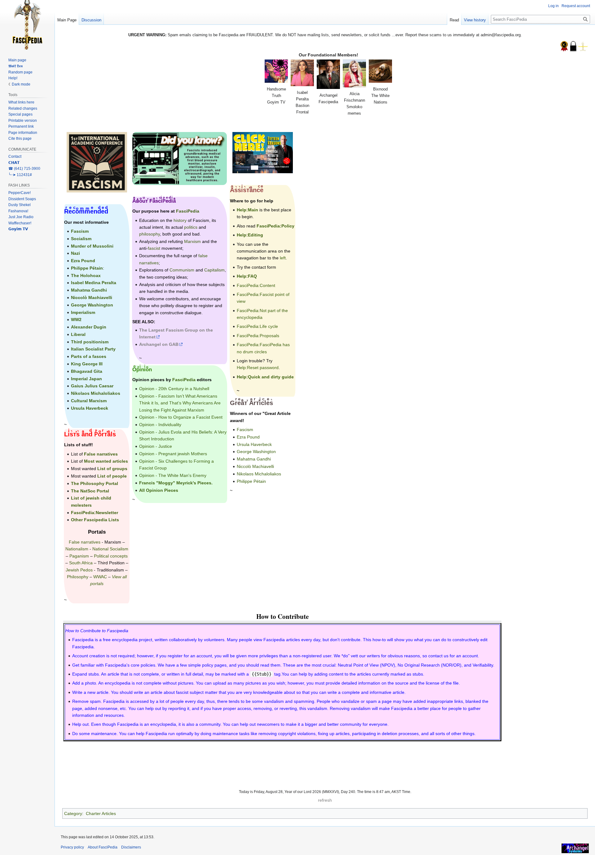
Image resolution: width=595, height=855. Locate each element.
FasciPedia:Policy (275, 225)
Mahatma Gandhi (89, 290)
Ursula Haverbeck (89, 408)
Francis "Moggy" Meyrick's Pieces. (176, 482)
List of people (112, 476)
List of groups (112, 468)
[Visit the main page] (27, 25)
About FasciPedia (102, 847)
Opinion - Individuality (160, 424)
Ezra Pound (83, 260)
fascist (154, 248)
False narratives (101, 454)
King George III (87, 363)
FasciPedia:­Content (256, 285)
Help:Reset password (258, 367)
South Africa (81, 562)
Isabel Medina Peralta (93, 282)
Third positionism (89, 341)
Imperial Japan (86, 378)
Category (73, 813)
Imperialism (83, 312)
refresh (325, 800)
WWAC (100, 576)
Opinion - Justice (155, 446)
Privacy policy (72, 847)
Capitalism (214, 269)
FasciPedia (187, 211)
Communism (182, 269)
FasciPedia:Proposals (258, 335)
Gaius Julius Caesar (92, 385)
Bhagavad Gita (86, 371)
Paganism (79, 555)
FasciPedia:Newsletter (94, 512)
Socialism (81, 238)
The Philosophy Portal (94, 483)
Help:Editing (250, 234)
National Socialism (110, 548)
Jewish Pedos (79, 569)
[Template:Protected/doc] (573, 45)
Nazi (75, 253)
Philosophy (77, 576)
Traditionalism (110, 569)
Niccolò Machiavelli (91, 297)
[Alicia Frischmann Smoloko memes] (354, 73)
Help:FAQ (247, 276)
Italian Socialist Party (93, 348)
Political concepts (111, 555)
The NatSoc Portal (90, 490)
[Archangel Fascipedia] (328, 74)
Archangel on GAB (158, 344)
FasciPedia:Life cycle (257, 326)
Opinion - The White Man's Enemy (172, 475)
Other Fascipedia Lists (95, 519)
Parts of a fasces (88, 356)
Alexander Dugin (88, 326)
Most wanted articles (106, 461)
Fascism (80, 231)
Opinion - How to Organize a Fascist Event (181, 417)
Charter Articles (101, 813)
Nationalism (76, 548)
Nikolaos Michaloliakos (95, 393)
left (283, 257)
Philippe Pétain (87, 268)
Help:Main (247, 209)
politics (190, 227)
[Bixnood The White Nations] (380, 71)
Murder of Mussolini (92, 246)
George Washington (92, 304)
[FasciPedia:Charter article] (564, 45)
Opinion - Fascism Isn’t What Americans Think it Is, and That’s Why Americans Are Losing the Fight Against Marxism (180, 403)
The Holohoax (86, 275)
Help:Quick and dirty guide (265, 376)
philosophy (149, 233)
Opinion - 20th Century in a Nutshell (174, 388)
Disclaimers (131, 847)
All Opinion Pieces (158, 490)
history (180, 220)
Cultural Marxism (89, 400)
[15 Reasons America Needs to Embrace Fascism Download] (262, 152)
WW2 (76, 319)
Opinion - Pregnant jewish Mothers (173, 453)
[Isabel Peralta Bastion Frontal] (302, 72)
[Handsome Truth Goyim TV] (276, 71)
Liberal (78, 334)
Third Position (111, 562)
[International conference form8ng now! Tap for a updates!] (97, 161)
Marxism (112, 542)
